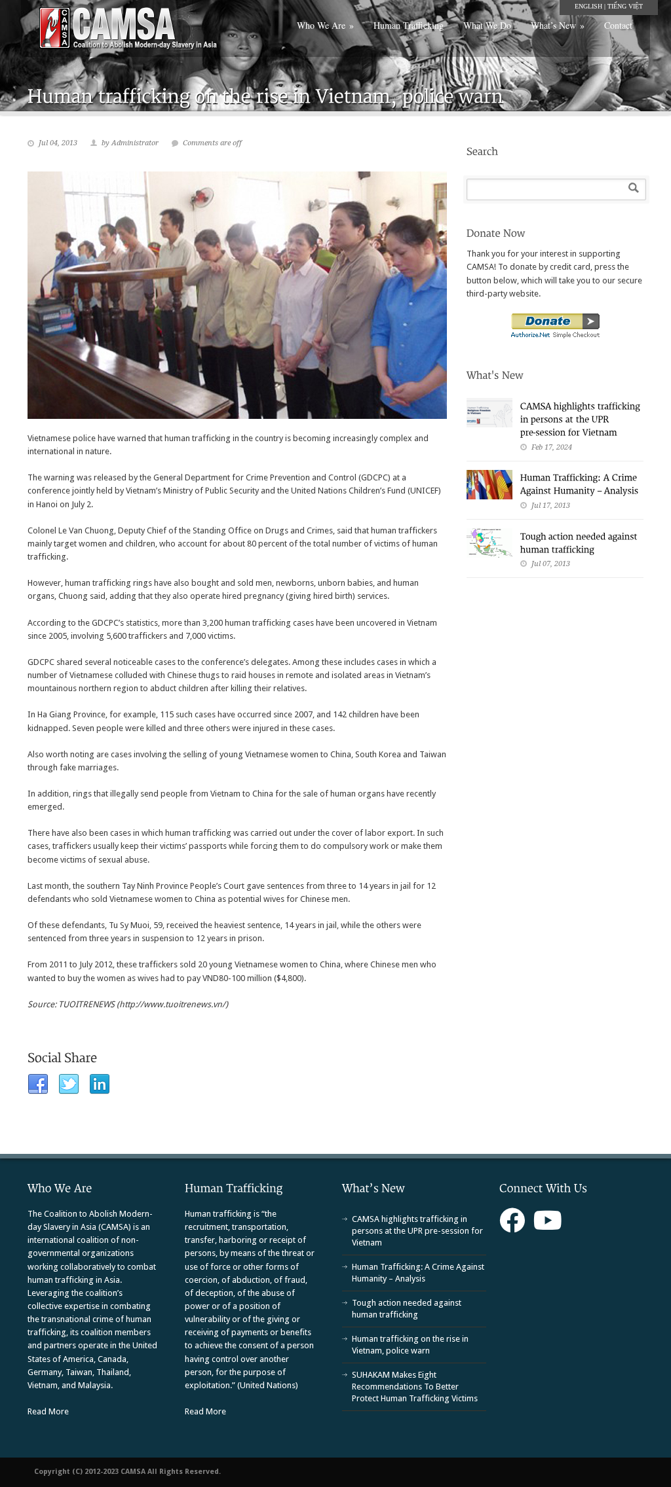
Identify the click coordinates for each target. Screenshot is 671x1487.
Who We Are (325, 25)
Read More (48, 1411)
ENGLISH (588, 6)
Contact (618, 25)
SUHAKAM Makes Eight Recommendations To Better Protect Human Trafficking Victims (415, 1386)
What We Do (487, 25)
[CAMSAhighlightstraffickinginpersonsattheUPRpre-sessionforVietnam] (581, 419)
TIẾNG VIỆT (625, 6)
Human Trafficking (409, 25)
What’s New (558, 25)
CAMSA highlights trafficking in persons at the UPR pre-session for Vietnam (417, 1230)
